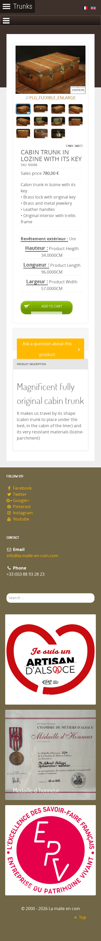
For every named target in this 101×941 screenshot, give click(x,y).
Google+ (20, 500)
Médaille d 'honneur (36, 790)
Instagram (22, 512)
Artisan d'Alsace (31, 695)
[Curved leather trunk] (79, 145)
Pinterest (21, 506)
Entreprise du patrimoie (41, 885)
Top (82, 917)
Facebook (22, 488)
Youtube (20, 519)
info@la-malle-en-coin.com (32, 555)
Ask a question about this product (47, 349)
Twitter (19, 494)
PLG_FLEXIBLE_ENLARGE (52, 98)
